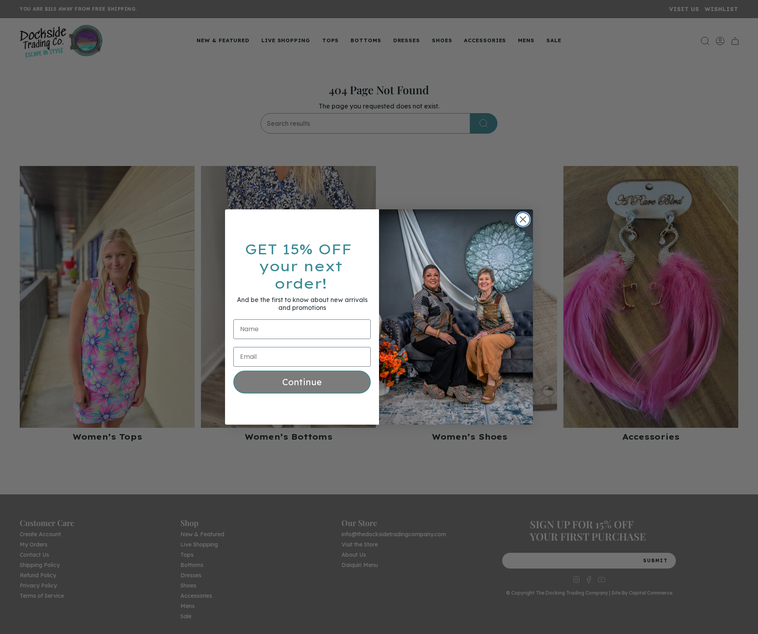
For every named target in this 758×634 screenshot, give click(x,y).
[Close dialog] (523, 219)
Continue (302, 382)
